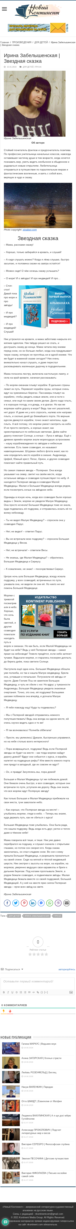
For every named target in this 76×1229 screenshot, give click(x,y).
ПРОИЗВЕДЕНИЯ (21, 42)
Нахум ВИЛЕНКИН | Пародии (37, 1087)
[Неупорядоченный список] (25, 992)
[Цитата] (29, 992)
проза (57, 916)
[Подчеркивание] (12, 992)
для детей (14, 916)
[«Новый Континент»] (38, 11)
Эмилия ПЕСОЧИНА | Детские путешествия (45, 1158)
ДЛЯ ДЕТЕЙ (41, 42)
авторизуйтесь (66, 969)
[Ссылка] (38, 992)
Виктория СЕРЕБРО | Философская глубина (45, 1144)
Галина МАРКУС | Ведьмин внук (39, 1043)
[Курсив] (8, 992)
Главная (4, 42)
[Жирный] (4, 992)
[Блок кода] (33, 992)
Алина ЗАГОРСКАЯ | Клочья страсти (41, 1058)
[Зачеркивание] (16, 992)
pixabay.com (30, 229)
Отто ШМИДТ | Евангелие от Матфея (42, 1101)
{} (42, 992)
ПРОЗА (38, 67)
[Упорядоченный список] (21, 992)
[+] (46, 992)
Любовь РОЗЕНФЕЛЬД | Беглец (39, 1072)
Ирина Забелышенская (37, 916)
